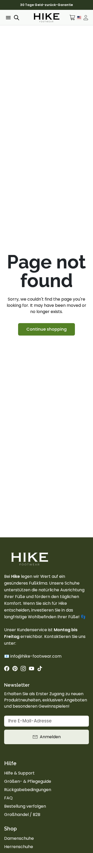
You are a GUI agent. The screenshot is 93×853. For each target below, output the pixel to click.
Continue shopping (46, 329)
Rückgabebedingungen (27, 790)
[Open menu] (7, 18)
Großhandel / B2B (22, 815)
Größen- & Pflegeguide (27, 781)
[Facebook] (6, 668)
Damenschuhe (19, 838)
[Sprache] (79, 17)
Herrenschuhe (18, 847)
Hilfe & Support (19, 773)
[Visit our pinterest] (15, 668)
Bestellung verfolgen (25, 806)
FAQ (8, 798)
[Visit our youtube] (31, 668)
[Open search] (16, 18)
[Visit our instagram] (23, 668)
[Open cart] (72, 17)
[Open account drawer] (86, 18)
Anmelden (50, 737)
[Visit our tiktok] (39, 668)
